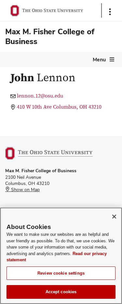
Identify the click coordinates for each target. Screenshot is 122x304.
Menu (99, 59)
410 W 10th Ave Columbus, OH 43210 (59, 107)
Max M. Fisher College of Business (49, 36)
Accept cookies (61, 291)
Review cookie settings (61, 273)
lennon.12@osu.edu (40, 96)
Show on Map (25, 189)
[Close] (114, 216)
